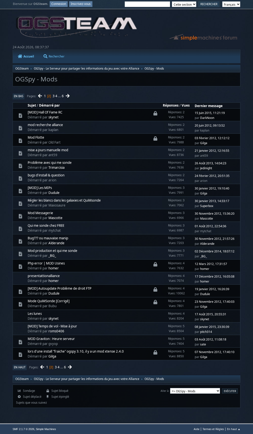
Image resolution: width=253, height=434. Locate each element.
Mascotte (55, 218)
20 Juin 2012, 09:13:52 (210, 125)
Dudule (54, 192)
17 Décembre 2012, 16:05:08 (214, 276)
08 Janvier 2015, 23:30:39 (212, 327)
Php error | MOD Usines (46, 263)
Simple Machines (46, 429)
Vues (186, 105)
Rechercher (56, 56)
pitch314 (206, 332)
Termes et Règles (213, 429)
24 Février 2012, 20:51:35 (212, 176)
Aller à (165, 391)
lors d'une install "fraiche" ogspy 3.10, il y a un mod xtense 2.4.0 (76, 351)
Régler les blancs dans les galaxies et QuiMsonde (64, 200)
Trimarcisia (56, 167)
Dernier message (209, 106)
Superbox (206, 206)
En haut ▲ (233, 429)
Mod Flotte (36, 137)
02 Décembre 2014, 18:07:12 (214, 251)
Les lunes (35, 313)
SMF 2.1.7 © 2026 (23, 429)
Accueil (28, 56)
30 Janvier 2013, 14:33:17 (212, 201)
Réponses (171, 105)
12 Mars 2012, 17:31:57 (211, 264)
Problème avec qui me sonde (50, 162)
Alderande (56, 243)
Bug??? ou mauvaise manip (48, 238)
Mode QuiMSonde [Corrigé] (48, 301)
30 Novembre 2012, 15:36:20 (214, 213)
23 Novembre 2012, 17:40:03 (214, 302)
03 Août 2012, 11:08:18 (210, 339)
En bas (18, 96)
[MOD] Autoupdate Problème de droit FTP (59, 288)
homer (53, 268)
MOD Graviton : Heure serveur (51, 339)
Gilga (203, 143)
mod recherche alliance (45, 125)
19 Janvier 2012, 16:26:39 (212, 289)
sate (203, 344)
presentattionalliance (44, 276)
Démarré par (49, 105)
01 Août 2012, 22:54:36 (210, 226)
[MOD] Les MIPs (40, 188)
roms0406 (56, 331)
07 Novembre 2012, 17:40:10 (214, 352)
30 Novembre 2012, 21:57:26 (214, 239)
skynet (53, 117)
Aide (196, 429)
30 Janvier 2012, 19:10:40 (212, 188)
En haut (19, 367)
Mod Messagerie (40, 213)
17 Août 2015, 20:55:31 (210, 314)
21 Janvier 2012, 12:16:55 (212, 151)
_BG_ (52, 255)
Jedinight (206, 168)
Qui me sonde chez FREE (46, 225)
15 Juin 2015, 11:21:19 (210, 113)
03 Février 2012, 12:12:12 (212, 138)
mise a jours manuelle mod (48, 150)
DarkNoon (207, 118)
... (60, 96)
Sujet (32, 105)
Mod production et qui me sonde (52, 250)
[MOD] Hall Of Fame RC (45, 112)
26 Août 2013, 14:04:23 (210, 163)
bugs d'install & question (46, 175)
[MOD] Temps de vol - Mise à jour (52, 326)
